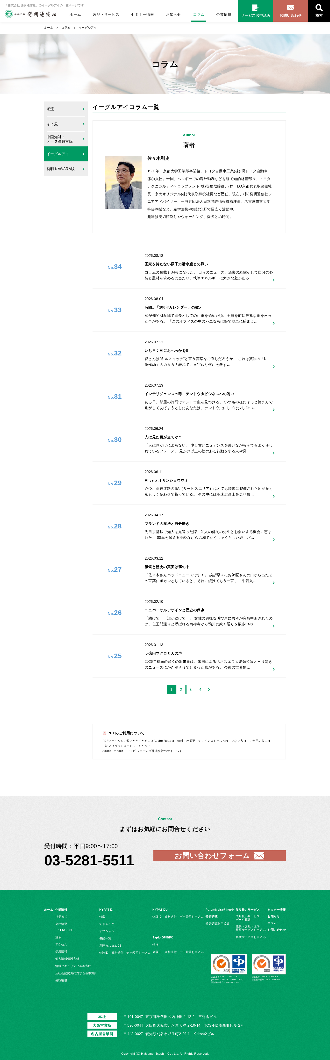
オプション (106, 931)
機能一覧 (105, 938)
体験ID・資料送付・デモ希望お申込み (125, 952)
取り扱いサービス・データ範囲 (249, 918)
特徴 (102, 916)
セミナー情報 (142, 14)
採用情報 (61, 951)
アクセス (61, 944)
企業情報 (223, 14)
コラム (198, 14)
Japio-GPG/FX (162, 937)
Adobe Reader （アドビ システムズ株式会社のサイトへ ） (142, 751)
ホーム (75, 14)
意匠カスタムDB (110, 945)
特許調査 (212, 916)
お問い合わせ (277, 929)
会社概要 (61, 924)
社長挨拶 (61, 916)
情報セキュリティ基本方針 (73, 966)
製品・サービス (106, 14)
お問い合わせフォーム (212, 855)
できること (106, 924)
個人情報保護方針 (67, 958)
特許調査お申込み (218, 923)
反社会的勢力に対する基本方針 (76, 973)
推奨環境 (61, 980)
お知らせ (173, 14)
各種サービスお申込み (251, 937)
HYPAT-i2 (106, 909)
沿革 (58, 937)
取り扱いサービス (248, 909)
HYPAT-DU (160, 909)
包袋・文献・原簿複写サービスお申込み (251, 928)
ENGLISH (67, 930)
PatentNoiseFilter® (220, 909)
